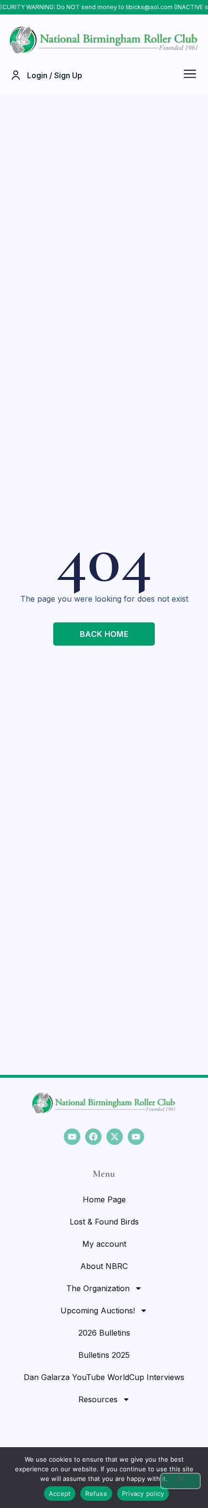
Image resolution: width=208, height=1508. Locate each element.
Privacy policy (143, 1493)
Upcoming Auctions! (97, 1310)
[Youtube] (72, 1136)
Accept (60, 1493)
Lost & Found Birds (104, 1221)
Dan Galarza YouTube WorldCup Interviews (104, 1377)
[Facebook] (93, 1136)
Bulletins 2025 (104, 1355)
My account (104, 1244)
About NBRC (104, 1266)
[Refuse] (180, 1481)
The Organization (98, 1288)
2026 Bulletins (104, 1333)
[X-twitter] (114, 1136)
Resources (98, 1399)
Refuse (96, 1493)
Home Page (104, 1199)
